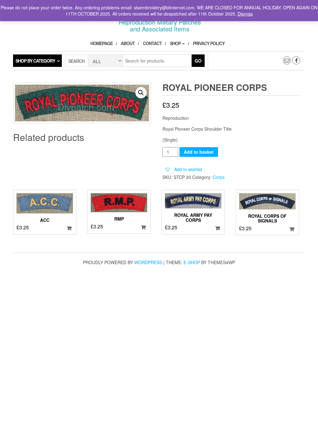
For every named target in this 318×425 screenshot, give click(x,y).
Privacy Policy (209, 43)
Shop (176, 43)
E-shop (192, 262)
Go (198, 61)
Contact (152, 43)
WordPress (148, 262)
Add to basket (199, 152)
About (128, 43)
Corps (219, 177)
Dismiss (245, 14)
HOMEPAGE (101, 43)
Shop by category (35, 61)
